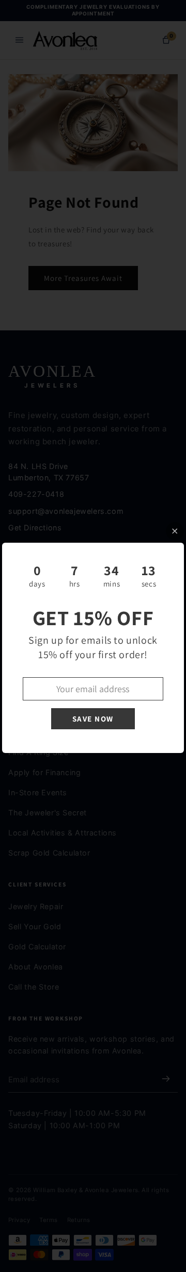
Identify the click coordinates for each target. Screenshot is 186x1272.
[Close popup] (175, 531)
